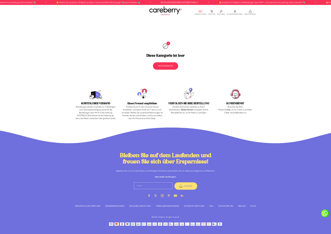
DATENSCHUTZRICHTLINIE (194, 206)
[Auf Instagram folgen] (162, 195)
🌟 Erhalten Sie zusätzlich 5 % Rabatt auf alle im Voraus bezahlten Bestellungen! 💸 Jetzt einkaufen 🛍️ (86, 2)
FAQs (211, 206)
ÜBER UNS (242, 206)
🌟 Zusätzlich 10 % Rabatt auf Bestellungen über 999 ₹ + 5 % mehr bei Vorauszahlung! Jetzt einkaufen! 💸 (250, 2)
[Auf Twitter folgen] (155, 195)
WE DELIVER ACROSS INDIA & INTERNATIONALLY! (168, 2)
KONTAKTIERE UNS (225, 206)
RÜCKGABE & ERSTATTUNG (140, 206)
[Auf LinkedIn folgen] (182, 195)
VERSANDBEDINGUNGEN (114, 206)
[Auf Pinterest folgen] (169, 195)
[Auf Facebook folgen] (149, 195)
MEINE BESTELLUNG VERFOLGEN (87, 206)
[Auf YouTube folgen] (175, 195)
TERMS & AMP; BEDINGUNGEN (167, 206)
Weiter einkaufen (165, 66)
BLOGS (253, 206)
